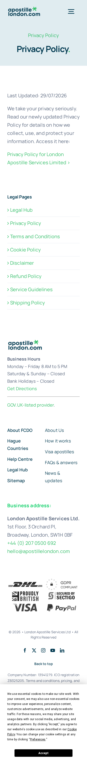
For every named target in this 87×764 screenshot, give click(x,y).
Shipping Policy (27, 302)
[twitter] (34, 650)
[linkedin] (62, 650)
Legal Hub (21, 210)
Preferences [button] (38, 739)
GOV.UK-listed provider (30, 405)
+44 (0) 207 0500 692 (31, 543)
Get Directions (22, 388)
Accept (43, 753)
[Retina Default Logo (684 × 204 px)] (24, 9)
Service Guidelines (31, 289)
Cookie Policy (25, 249)
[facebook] (25, 650)
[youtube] (52, 650)
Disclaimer (22, 263)
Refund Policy (26, 276)
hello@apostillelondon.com (38, 551)
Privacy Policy (25, 223)
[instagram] (43, 650)
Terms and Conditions (35, 236)
